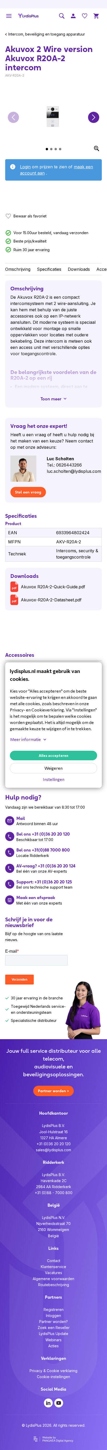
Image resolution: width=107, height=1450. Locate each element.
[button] (13, 117)
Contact (53, 1260)
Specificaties (49, 269)
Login (25, 166)
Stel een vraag (28, 492)
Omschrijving (17, 269)
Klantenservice (53, 1266)
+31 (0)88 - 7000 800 (53, 1192)
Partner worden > (53, 1091)
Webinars (53, 1340)
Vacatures (53, 1272)
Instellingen (53, 779)
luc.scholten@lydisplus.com (74, 471)
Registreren (54, 1309)
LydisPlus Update (53, 1333)
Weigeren (53, 768)
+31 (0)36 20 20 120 (54, 1144)
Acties (53, 1346)
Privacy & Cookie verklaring (53, 1370)
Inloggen (53, 1315)
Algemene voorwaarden (53, 1278)
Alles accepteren (53, 755)
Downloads (79, 269)
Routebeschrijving (53, 1284)
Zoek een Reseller (54, 1327)
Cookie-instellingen (53, 1376)
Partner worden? (53, 1321)
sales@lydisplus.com (53, 1150)
